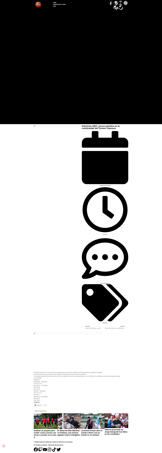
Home (54, 2)
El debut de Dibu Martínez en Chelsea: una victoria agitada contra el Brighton (68, 433)
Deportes (105, 322)
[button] (80, 61)
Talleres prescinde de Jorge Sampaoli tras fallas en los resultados (116, 432)
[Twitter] (121, 8)
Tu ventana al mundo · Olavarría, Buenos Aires (48, 445)
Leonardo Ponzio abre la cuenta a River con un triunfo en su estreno (91, 433)
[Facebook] (111, 3)
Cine (54, 6)
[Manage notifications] (3, 446)
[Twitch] (116, 3)
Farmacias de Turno (59, 4)
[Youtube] (121, 3)
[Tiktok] (116, 8)
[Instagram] (126, 3)
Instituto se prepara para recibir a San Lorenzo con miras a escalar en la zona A (45, 434)
